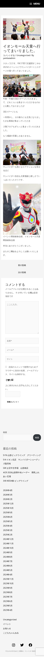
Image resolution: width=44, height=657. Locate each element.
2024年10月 (8, 548)
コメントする (9, 55)
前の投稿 (22, 265)
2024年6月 (7, 565)
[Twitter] (22, 645)
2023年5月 (7, 605)
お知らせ (7, 628)
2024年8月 (7, 556)
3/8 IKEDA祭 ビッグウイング (15, 480)
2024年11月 (8, 543)
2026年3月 (7, 494)
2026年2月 (7, 499)
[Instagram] (13, 645)
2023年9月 (7, 588)
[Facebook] (30, 645)
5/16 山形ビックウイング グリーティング (22, 455)
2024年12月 (8, 539)
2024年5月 (7, 570)
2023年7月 (7, 596)
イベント (7, 624)
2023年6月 (7, 601)
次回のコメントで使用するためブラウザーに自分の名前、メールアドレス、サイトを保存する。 (21, 371)
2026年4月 (7, 490)
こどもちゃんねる (11, 632)
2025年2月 (7, 534)
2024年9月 (7, 552)
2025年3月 (7, 530)
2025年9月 (7, 512)
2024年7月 (7, 561)
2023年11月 (8, 579)
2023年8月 (7, 592)
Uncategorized (23, 55)
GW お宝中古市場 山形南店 (15, 468)
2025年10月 (8, 508)
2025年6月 (7, 517)
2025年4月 (7, 525)
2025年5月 (7, 521)
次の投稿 (22, 272)
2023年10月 (8, 583)
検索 (5, 432)
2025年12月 (8, 503)
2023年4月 (7, 610)
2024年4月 (7, 574)
